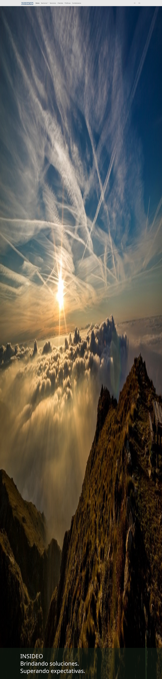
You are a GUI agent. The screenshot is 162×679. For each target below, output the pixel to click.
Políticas (68, 3)
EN (139, 3)
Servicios (53, 3)
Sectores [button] (44, 3)
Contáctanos (76, 3)
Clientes (60, 3)
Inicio (37, 3)
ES (134, 3)
